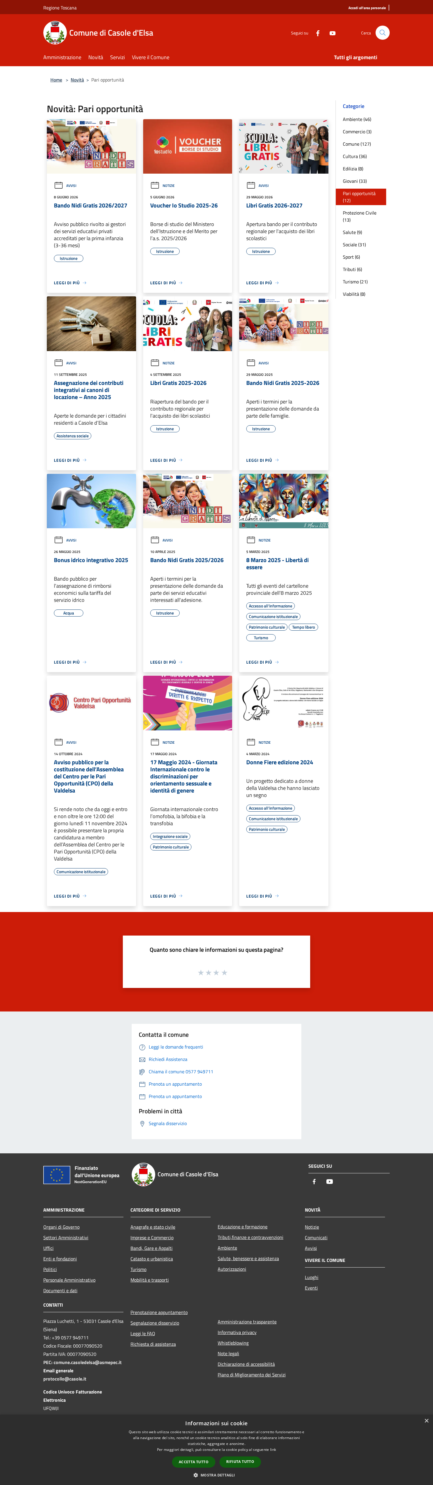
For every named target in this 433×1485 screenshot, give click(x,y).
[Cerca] (383, 33)
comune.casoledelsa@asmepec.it (88, 1362)
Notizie (169, 185)
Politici (50, 1269)
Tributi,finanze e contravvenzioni (250, 1237)
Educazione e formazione (242, 1226)
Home (56, 79)
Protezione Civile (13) (359, 216)
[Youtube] (330, 32)
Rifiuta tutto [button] (240, 1461)
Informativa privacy (237, 1332)
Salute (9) (352, 232)
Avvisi (71, 185)
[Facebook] (315, 32)
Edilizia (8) (353, 168)
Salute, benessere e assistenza (248, 1258)
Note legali (228, 1353)
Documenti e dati (60, 1290)
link (273, 1449)
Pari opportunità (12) (359, 197)
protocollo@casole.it (64, 1378)
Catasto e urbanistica (151, 1258)
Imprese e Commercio (151, 1237)
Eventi (311, 1287)
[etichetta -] (225, 972)
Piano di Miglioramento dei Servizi (252, 1374)
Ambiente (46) (357, 119)
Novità (77, 79)
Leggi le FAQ (142, 1333)
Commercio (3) (357, 131)
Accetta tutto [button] (194, 1461)
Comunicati (316, 1237)
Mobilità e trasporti (149, 1279)
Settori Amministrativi (65, 1237)
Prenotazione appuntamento (159, 1312)
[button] (216, 1475)
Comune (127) (357, 143)
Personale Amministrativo (69, 1279)
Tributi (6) (352, 269)
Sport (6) (351, 256)
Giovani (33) (355, 181)
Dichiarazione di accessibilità (246, 1364)
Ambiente (227, 1247)
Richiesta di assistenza (153, 1344)
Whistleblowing (233, 1342)
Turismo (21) (355, 281)
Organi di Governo (61, 1226)
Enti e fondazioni (60, 1258)
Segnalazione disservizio (154, 1322)
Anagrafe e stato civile (152, 1226)
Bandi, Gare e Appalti (151, 1248)
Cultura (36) (355, 156)
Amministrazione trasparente (247, 1321)
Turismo (138, 1269)
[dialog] (216, 1450)
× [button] (426, 1421)
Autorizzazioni (232, 1269)
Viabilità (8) (354, 294)
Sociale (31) (354, 244)
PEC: (48, 1362)
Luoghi (311, 1277)
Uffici (48, 1248)
